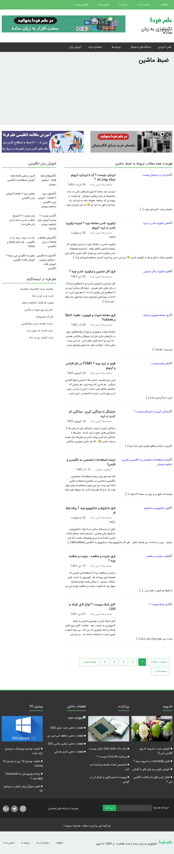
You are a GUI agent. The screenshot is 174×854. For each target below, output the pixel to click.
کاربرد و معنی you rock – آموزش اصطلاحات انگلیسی (21, 178)
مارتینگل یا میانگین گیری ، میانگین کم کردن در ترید (92, 414)
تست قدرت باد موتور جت (40, 331)
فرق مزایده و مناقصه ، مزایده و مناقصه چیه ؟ (92, 558)
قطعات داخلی (76, 707)
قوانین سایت (81, 5)
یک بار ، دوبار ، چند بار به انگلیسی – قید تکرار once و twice (21, 242)
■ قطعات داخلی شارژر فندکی (70, 752)
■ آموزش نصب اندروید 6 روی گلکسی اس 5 (155, 751)
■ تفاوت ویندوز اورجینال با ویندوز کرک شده (24, 751)
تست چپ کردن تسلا (42, 296)
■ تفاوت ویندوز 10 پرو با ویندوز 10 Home (22, 763)
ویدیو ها (116, 47)
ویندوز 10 (36, 707)
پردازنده (123, 707)
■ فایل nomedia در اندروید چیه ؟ (152, 761)
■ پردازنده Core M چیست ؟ (113, 757)
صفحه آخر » (160, 671)
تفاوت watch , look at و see (37, 303)
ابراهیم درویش (103, 469)
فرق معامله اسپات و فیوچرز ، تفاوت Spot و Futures (90, 317)
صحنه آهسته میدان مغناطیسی (37, 324)
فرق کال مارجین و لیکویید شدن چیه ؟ (92, 271)
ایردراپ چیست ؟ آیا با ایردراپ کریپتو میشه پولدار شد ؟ (93, 177)
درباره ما (123, 5)
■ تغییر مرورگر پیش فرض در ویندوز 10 (23, 788)
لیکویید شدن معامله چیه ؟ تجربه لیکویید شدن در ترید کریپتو (90, 225)
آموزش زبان (75, 47)
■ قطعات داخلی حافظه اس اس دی (66, 736)
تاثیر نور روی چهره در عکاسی (38, 310)
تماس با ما (104, 5)
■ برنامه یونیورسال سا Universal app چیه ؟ (24, 776)
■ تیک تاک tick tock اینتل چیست (109, 749)
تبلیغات (165, 5)
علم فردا (161, 21)
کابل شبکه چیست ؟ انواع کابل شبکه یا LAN (92, 607)
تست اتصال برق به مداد (41, 338)
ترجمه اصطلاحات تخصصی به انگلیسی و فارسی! (91, 462)
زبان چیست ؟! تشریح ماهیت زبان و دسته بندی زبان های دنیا (22, 220)
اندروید (167, 707)
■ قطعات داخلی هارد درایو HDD (68, 728)
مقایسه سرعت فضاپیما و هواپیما (36, 289)
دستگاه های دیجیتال (140, 47)
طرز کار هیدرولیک (44, 317)
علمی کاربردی (164, 47)
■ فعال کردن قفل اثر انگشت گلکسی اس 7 (152, 779)
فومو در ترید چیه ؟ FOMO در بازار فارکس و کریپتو (90, 366)
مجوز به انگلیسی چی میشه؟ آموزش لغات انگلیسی (20, 258)
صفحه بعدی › (89, 662)
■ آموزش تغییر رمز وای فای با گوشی (152, 769)
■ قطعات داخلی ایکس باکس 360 (67, 744)
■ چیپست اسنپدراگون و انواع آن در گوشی (109, 779)
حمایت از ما (144, 5)
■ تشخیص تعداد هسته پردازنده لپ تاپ (109, 767)
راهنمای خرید (95, 47)
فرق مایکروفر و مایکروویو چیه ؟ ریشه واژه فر (90, 510)
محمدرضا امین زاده (101, 184)
